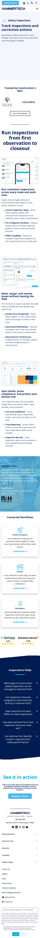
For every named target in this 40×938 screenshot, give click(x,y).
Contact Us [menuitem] (6, 869)
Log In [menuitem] (4, 879)
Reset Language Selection (11, 892)
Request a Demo (10, 3)
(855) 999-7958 (20, 819)
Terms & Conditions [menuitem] (9, 888)
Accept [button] (16, 934)
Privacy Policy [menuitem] (6, 883)
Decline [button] (24, 934)
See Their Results (20, 113)
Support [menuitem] (4, 874)
